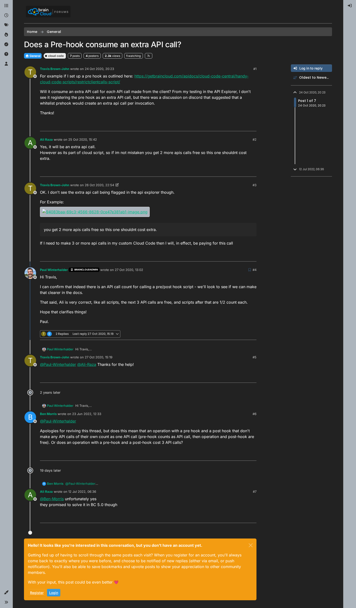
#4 (254, 270)
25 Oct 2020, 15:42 (82, 139)
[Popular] (6, 35)
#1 (254, 69)
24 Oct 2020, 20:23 (99, 69)
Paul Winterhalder (54, 270)
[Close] (250, 545)
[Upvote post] (235, 125)
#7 (254, 491)
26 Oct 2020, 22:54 (99, 185)
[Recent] (6, 15)
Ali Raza (46, 139)
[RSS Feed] (148, 55)
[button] (6, 592)
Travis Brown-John (54, 69)
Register (37, 593)
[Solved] (6, 44)
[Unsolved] (6, 54)
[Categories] (6, 6)
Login (53, 593)
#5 (254, 357)
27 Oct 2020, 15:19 (98, 357)
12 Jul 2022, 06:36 (82, 491)
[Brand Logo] (48, 11)
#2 (254, 139)
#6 (254, 414)
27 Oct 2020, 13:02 (129, 270)
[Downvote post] (252, 125)
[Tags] (6, 25)
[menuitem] (349, 6)
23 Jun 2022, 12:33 (86, 414)
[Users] (6, 64)
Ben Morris (48, 414)
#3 (254, 185)
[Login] (349, 6)
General (34, 56)
